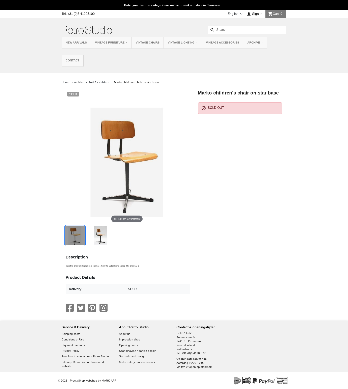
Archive (254, 42)
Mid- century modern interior (137, 362)
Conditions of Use (73, 339)
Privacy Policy (70, 350)
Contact (72, 60)
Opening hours (128, 345)
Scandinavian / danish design (137, 350)
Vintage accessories (222, 42)
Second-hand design (132, 356)
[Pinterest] (92, 307)
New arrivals (76, 42)
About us (124, 333)
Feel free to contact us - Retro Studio (85, 356)
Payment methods (73, 345)
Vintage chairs (148, 42)
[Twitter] (81, 307)
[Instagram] (103, 307)
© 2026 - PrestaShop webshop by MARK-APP (87, 380)
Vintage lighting (181, 42)
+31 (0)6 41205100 (81, 14)
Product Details (80, 277)
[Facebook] (70, 307)
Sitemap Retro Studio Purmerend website (83, 364)
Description (77, 257)
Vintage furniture (110, 42)
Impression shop (129, 339)
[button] (254, 14)
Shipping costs (71, 333)
